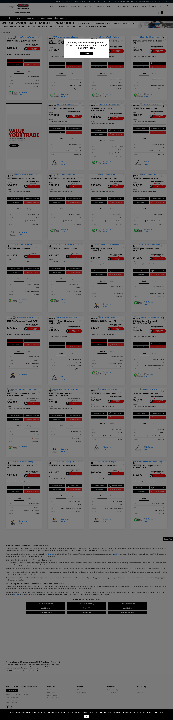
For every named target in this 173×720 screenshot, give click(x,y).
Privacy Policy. (158, 712)
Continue (86, 53)
